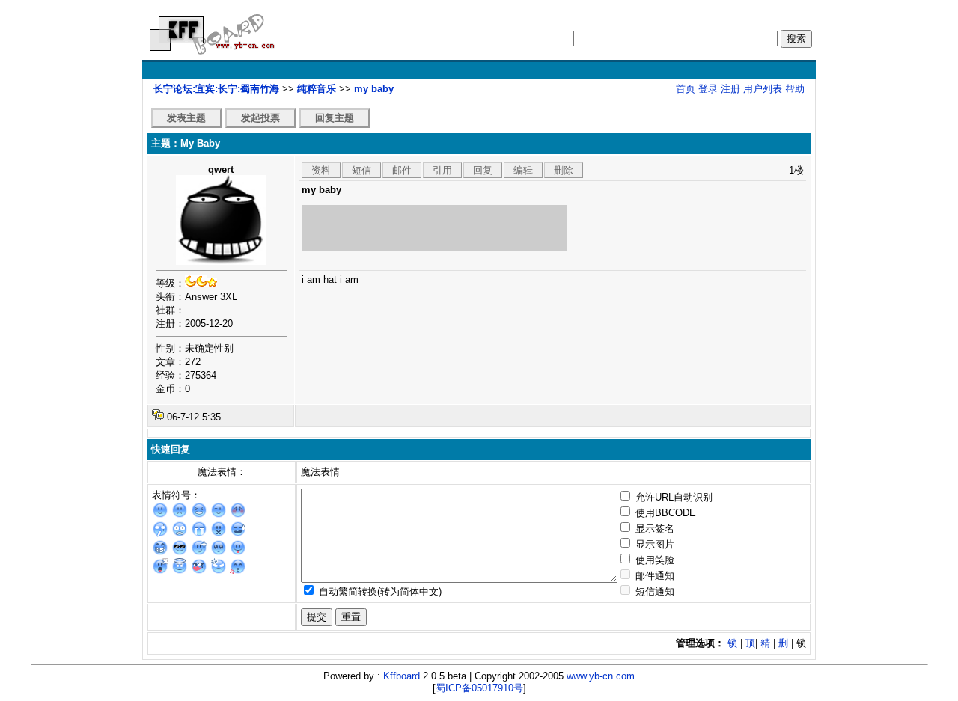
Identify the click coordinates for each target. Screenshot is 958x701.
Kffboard (401, 676)
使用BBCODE (664, 512)
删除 (563, 170)
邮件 (402, 170)
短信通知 (653, 591)
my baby (374, 88)
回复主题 (334, 117)
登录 (708, 88)
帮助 (795, 88)
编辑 (523, 170)
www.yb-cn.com (601, 676)
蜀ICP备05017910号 (479, 688)
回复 (482, 170)
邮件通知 (653, 575)
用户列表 (762, 88)
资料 (321, 170)
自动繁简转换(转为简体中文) (379, 591)
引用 (442, 170)
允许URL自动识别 (672, 497)
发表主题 (186, 117)
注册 (730, 88)
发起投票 (260, 117)
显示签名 (653, 528)
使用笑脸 (653, 560)
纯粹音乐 (316, 88)
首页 (685, 88)
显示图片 (653, 544)
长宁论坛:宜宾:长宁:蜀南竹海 (216, 88)
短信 (361, 170)
